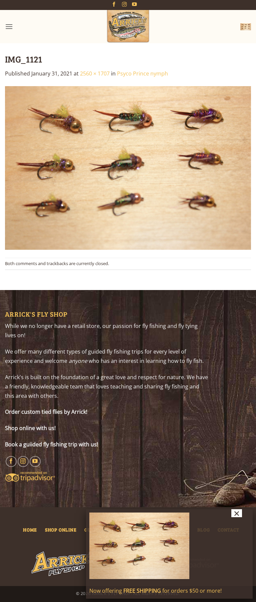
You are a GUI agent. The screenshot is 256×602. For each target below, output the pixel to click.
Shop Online (61, 529)
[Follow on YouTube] (134, 4)
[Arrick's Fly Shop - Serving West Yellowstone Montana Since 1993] (128, 26)
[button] (9, 26)
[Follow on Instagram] (124, 4)
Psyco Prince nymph (142, 73)
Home (30, 529)
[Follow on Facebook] (114, 4)
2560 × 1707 (95, 73)
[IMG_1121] (128, 167)
